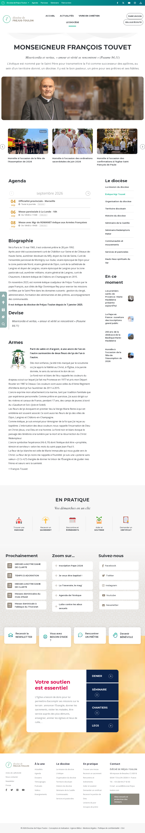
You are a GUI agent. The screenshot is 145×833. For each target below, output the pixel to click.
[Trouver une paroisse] (3, 295)
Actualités (38, 769)
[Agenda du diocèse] (3, 309)
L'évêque (59, 773)
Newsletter (10, 781)
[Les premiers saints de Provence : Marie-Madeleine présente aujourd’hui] (131, 298)
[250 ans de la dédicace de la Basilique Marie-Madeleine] (131, 336)
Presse (8, 785)
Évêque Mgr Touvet (115, 194)
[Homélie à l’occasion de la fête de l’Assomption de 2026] (131, 355)
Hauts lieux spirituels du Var (117, 261)
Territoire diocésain (115, 208)
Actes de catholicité (13, 773)
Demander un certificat (92, 790)
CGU (122, 828)
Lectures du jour (89, 802)
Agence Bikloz (76, 828)
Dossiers (38, 777)
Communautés (62, 794)
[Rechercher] (3, 324)
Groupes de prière (90, 807)
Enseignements (41, 794)
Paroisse (44, 3)
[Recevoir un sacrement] (3, 302)
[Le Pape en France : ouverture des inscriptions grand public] (131, 318)
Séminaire (55, 3)
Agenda (35, 3)
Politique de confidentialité (108, 828)
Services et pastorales (116, 252)
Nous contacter (12, 777)
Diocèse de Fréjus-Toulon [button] (17, 3)
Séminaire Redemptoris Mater (117, 232)
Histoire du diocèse (115, 215)
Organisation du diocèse (118, 201)
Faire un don (66, 3)
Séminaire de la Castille (117, 223)
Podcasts (38, 786)
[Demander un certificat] (3, 316)
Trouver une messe (91, 769)
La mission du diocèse (117, 187)
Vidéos (37, 790)
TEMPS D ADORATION (27, 575)
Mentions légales (89, 828)
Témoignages (40, 782)
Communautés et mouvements (114, 243)
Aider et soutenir (90, 786)
